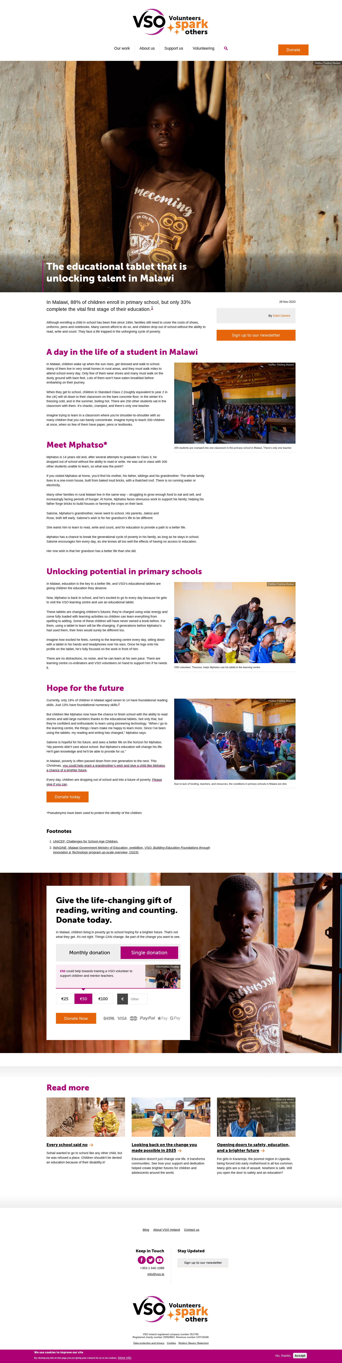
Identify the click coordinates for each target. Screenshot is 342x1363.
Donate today (67, 797)
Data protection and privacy (148, 1343)
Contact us (191, 1230)
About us (147, 48)
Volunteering (203, 48)
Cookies (171, 1343)
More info (124, 1358)
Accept (300, 1356)
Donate (293, 49)
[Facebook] (142, 1260)
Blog (146, 1230)
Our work (122, 48)
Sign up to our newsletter (256, 335)
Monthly (89, 952)
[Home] (171, 21)
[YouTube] (159, 1260)
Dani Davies (281, 315)
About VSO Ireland (166, 1230)
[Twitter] (150, 1260)
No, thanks (283, 1356)
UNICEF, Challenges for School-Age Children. (85, 841)
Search (225, 48)
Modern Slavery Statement (193, 1343)
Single (149, 952)
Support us (173, 48)
